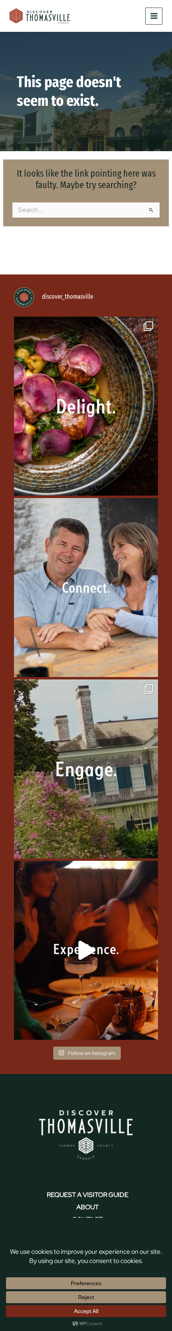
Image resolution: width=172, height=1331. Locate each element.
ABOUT (87, 1207)
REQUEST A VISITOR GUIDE (87, 1195)
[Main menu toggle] (153, 16)
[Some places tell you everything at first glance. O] (86, 768)
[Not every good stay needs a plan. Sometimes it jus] (86, 406)
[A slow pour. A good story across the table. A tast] (86, 950)
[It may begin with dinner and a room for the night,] (86, 587)
